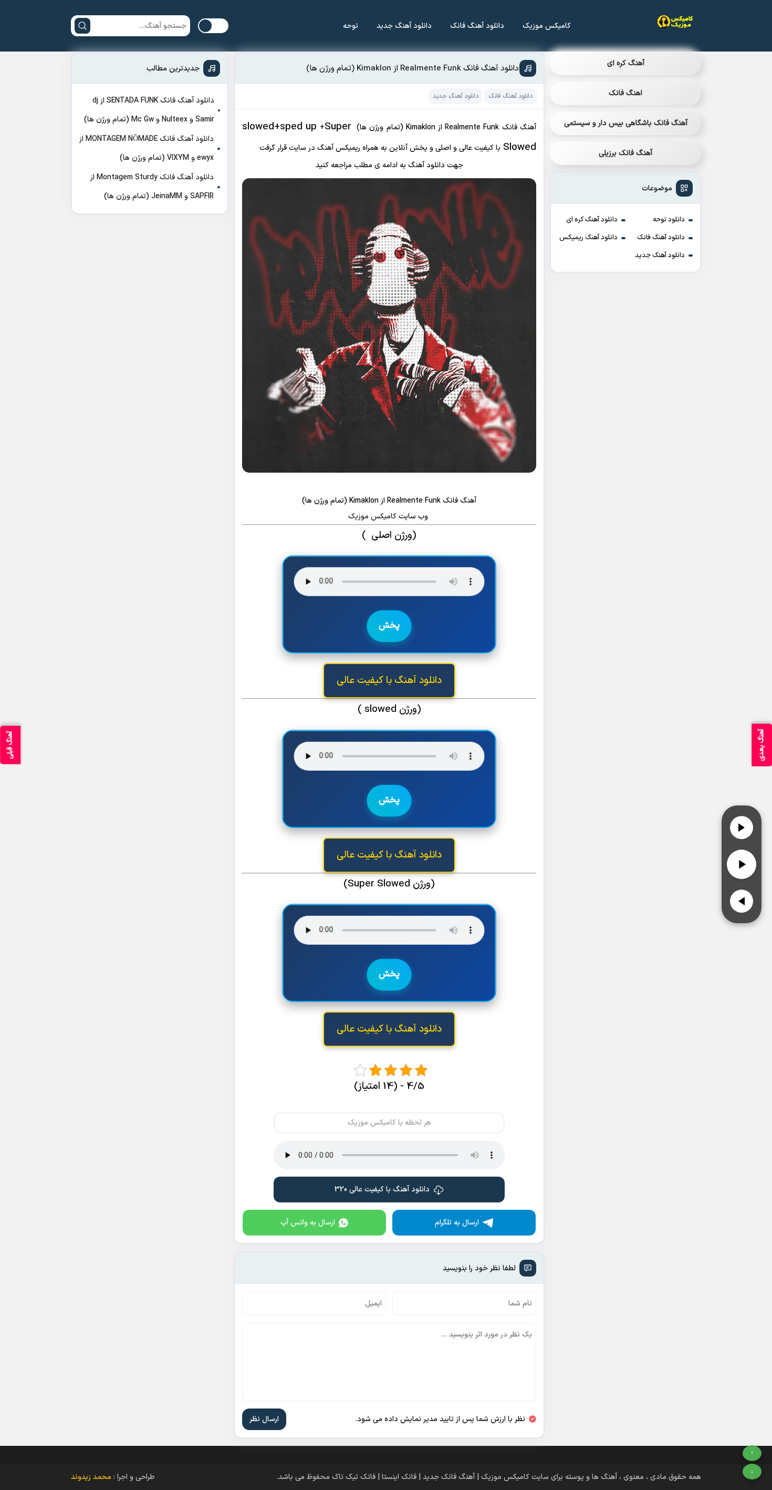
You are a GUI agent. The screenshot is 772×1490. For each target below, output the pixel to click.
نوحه (350, 26)
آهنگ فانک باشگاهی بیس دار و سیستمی (625, 123)
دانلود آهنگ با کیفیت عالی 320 (382, 1189)
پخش (389, 625)
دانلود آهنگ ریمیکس (588, 237)
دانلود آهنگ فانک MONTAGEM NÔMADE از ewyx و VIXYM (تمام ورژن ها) (146, 149)
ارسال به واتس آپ (307, 1222)
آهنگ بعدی (761, 745)
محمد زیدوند (91, 1477)
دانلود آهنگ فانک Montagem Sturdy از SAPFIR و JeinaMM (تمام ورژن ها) (152, 187)
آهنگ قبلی (10, 745)
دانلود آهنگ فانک (477, 26)
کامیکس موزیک (547, 26)
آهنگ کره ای (625, 63)
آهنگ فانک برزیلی (625, 153)
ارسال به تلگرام (457, 1222)
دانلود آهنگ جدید (404, 26)
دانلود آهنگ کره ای (592, 220)
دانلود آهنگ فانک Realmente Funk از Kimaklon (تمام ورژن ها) (412, 69)
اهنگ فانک (625, 93)
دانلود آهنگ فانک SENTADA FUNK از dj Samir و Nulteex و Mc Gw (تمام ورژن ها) (149, 110)
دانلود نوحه (669, 220)
